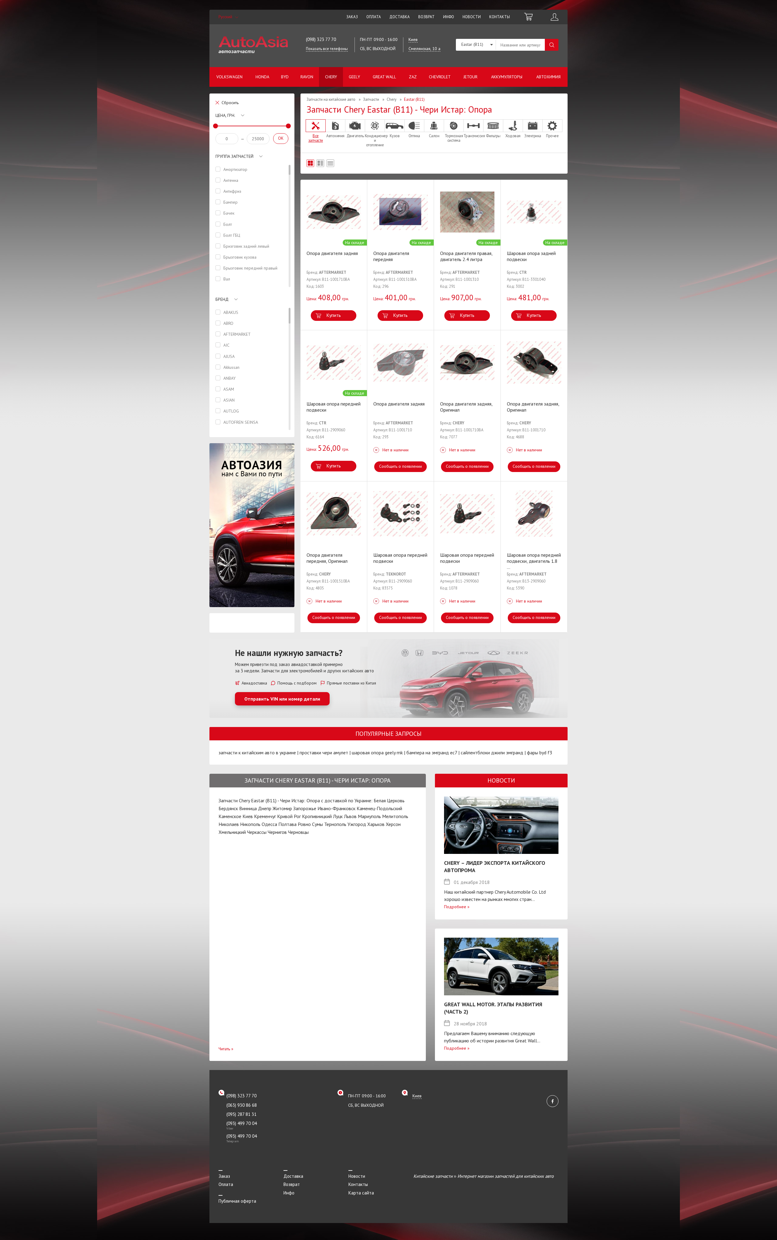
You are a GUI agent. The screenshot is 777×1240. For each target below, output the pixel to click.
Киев (248, 816)
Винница (248, 808)
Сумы (317, 824)
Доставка (399, 16)
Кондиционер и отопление (375, 140)
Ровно (304, 824)
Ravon (306, 77)
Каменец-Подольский (379, 808)
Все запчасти (315, 138)
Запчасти (371, 99)
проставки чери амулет (324, 752)
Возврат (426, 16)
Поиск (551, 45)
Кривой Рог (289, 816)
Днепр (264, 808)
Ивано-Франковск (336, 808)
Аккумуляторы (506, 77)
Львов (350, 816)
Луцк (338, 816)
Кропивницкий (317, 816)
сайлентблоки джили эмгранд (492, 752)
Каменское (230, 816)
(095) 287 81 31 (241, 1114)
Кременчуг (265, 816)
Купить (333, 315)
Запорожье (304, 808)
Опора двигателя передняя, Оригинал (327, 558)
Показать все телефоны (327, 48)
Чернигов (277, 832)
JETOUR (470, 77)
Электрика (532, 135)
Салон (434, 135)
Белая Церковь (389, 800)
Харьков (376, 824)
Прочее (552, 135)
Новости (472, 16)
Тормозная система (454, 138)
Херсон (393, 824)
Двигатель (355, 135)
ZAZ (413, 77)
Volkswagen (229, 77)
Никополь (250, 824)
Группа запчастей (234, 156)
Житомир (282, 808)
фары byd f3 (539, 752)
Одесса (269, 824)
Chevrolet (440, 77)
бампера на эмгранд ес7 (431, 752)
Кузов (395, 135)
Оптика (414, 135)
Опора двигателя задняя (332, 253)
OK (280, 138)
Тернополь (335, 824)
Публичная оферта (237, 1201)
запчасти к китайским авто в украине (257, 752)
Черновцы (298, 832)
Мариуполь (369, 816)
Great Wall (384, 77)
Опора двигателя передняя (391, 256)
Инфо (448, 16)
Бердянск (228, 808)
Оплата (373, 16)
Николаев (229, 824)
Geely (354, 77)
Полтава (287, 824)
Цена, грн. (225, 115)
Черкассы (256, 832)
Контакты (499, 16)
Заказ (352, 16)
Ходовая (513, 135)
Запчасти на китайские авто (331, 99)
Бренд (222, 299)
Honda (262, 77)
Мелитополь (395, 816)
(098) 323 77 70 (321, 39)
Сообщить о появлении (400, 466)
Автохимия (548, 77)
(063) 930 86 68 (241, 1105)
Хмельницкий (232, 832)
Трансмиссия (473, 135)
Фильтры (493, 135)
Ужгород (357, 824)
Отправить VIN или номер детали (282, 699)
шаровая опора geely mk (377, 752)
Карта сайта (361, 1193)
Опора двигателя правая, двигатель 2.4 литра (466, 256)
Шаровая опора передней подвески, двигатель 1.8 (534, 561)
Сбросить (230, 102)
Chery (331, 77)
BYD (285, 77)
